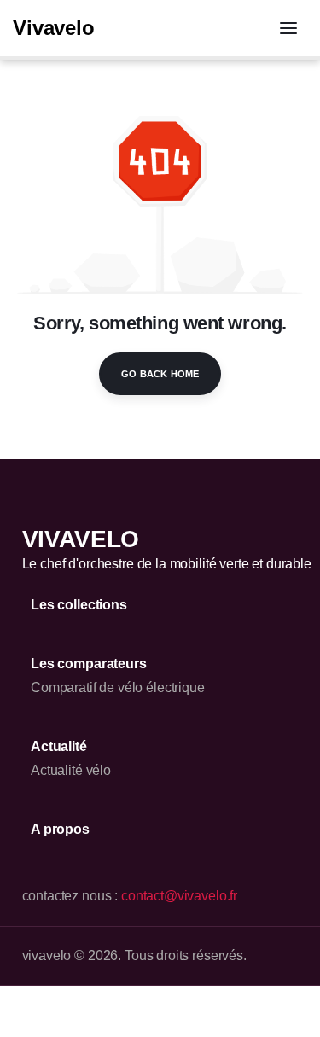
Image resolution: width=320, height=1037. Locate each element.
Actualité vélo (71, 770)
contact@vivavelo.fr (179, 895)
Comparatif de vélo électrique (118, 687)
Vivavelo (54, 27)
